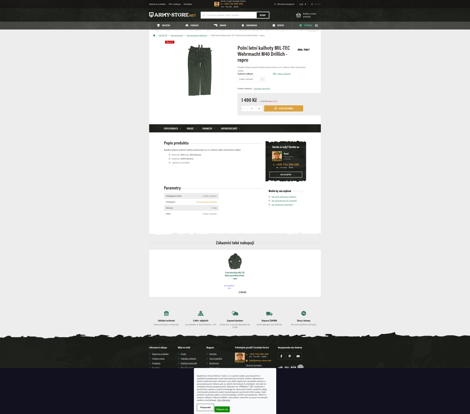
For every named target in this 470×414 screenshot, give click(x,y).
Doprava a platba (157, 4)
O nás (183, 354)
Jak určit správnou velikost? (284, 196)
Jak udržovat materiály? (282, 204)
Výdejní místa (158, 358)
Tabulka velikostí (188, 358)
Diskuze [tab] (190, 128)
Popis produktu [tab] (171, 128)
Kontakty (188, 4)
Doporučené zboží (229, 128)
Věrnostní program (285, 4)
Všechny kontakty (254, 365)
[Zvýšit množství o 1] (259, 108)
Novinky (213, 354)
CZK (301, 4)
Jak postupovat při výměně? (284, 200)
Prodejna (156, 363)
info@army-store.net (260, 360)
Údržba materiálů (189, 363)
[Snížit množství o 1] (244, 108)
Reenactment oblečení (206, 202)
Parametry (207, 128)
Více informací (223, 400)
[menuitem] (163, 26)
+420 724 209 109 (287, 164)
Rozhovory (214, 363)
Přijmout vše (222, 409)
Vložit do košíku (286, 108)
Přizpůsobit (205, 407)
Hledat (263, 15)
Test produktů (215, 358)
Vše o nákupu (175, 4)
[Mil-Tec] (304, 49)
